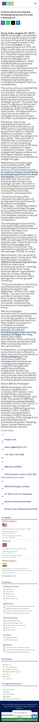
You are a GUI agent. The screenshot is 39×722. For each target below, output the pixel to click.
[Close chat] (34, 716)
